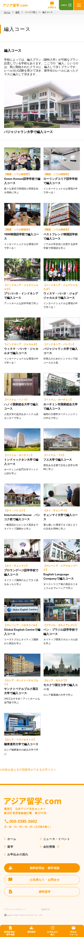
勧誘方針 (45, 909)
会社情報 (49, 846)
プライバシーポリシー (14, 909)
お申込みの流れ (52, 933)
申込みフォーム (73, 933)
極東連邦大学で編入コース (21, 744)
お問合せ (52, 7)
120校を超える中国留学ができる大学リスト (28, 769)
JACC (64, 5)
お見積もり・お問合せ (45, 879)
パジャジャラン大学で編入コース (28, 132)
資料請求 (31, 932)
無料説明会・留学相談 (10, 933)
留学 (17, 12)
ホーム (7, 12)
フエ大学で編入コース (57, 459)
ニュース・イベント (56, 839)
